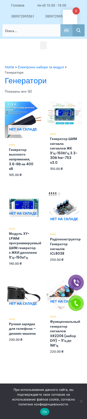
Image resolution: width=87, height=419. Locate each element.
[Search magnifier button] (78, 30)
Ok (45, 412)
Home (9, 67)
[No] (81, 401)
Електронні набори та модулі (41, 67)
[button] (43, 45)
